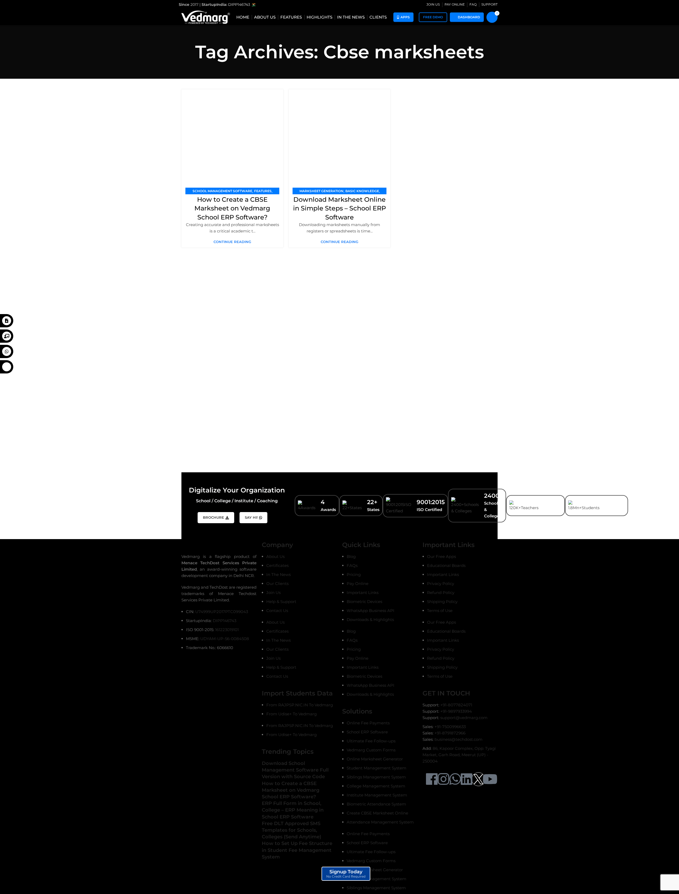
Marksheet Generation (321, 191)
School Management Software (222, 191)
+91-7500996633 (450, 726)
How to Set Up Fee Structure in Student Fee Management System (297, 850)
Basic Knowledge (362, 191)
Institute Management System (377, 795)
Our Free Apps (441, 556)
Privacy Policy (440, 583)
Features (263, 191)
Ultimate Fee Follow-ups (371, 740)
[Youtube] (490, 779)
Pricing (354, 574)
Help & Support (281, 601)
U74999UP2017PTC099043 (221, 611)
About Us (275, 556)
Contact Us (277, 610)
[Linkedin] (466, 779)
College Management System (376, 786)
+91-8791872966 (449, 733)
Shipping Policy (442, 601)
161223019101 (227, 629)
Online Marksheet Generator (375, 758)
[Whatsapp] (455, 779)
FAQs (352, 565)
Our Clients (277, 583)
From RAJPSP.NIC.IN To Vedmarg (299, 704)
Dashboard (469, 17)
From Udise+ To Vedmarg (291, 713)
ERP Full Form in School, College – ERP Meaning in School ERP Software (293, 810)
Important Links (362, 592)
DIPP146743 (239, 4)
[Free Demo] (6, 336)
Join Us (273, 592)
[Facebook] (431, 779)
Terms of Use (439, 610)
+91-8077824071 (456, 704)
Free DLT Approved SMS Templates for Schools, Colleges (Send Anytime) (291, 830)
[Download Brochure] (6, 320)
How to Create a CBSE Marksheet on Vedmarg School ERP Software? (232, 208)
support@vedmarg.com (464, 717)
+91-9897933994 (456, 711)
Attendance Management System (380, 822)
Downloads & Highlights (370, 619)
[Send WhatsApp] (6, 351)
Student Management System (376, 767)
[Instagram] (443, 779)
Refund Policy (440, 592)
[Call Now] (6, 366)
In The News (278, 574)
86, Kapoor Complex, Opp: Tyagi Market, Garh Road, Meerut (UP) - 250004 (459, 755)
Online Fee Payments (368, 722)
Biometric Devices (364, 601)
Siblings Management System (376, 777)
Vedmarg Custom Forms (371, 749)
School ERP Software (367, 731)
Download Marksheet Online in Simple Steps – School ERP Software (339, 208)
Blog (351, 556)
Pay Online (357, 583)
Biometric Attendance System (376, 804)
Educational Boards (446, 565)
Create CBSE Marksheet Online (377, 813)
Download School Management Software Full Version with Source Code (295, 770)
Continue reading (232, 242)
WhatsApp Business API (370, 610)
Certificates (277, 565)
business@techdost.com (458, 739)
